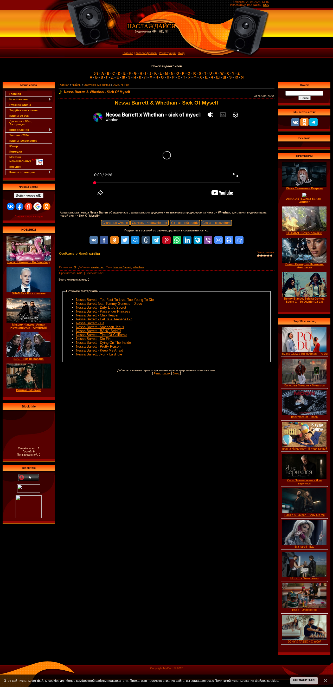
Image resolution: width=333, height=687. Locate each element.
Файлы (76, 84)
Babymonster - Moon (304, 416)
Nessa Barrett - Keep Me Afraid (99, 350)
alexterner (97, 267)
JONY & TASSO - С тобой (304, 641)
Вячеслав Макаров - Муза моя (304, 385)
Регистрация (167, 53)
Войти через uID (28, 195)
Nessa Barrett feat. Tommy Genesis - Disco (109, 304)
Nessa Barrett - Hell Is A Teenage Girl (104, 319)
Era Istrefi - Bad (304, 546)
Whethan (138, 267)
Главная (128, 53)
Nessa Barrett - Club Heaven (97, 315)
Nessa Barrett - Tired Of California (101, 335)
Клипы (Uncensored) (24, 140)
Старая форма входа (29, 216)
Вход (181, 53)
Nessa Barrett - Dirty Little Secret (101, 307)
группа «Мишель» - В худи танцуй (304, 448)
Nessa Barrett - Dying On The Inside (103, 343)
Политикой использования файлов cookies (246, 680)
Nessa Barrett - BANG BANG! (98, 331)
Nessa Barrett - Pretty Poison (98, 346)
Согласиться (304, 680)
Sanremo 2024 (19, 135)
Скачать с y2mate (115, 223)
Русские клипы (20, 104)
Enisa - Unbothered (304, 609)
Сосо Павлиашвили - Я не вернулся (304, 482)
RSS (266, 5)
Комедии (15, 151)
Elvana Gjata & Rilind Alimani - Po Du (304, 353)
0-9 (96, 73)
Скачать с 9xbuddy (184, 223)
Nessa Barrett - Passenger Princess (103, 311)
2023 (116, 84)
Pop (126, 84)
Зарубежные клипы (23, 110)
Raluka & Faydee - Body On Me (304, 514)
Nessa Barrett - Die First (94, 339)
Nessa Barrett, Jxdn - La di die (99, 354)
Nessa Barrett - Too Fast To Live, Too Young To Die (115, 300)
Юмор (13, 146)
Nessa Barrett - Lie (90, 323)
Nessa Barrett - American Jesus (100, 327)
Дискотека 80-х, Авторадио (20, 123)
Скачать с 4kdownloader (149, 223)
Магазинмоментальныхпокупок (22, 161)
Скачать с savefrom (216, 223)
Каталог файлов (146, 53)
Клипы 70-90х (19, 115)
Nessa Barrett (122, 267)
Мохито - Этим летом (304, 578)
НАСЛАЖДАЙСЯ (151, 26)
